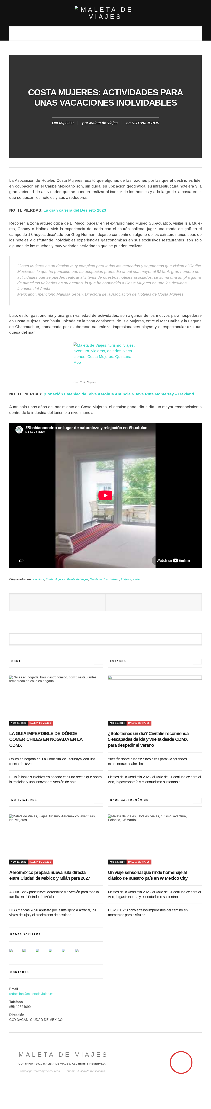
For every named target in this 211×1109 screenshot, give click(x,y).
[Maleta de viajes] (105, 13)
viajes (137, 579)
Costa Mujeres (55, 579)
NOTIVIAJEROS (145, 123)
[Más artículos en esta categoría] (98, 661)
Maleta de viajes (64, 1054)
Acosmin (99, 1071)
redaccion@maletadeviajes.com (32, 994)
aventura (38, 579)
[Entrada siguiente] (154, 602)
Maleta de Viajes (103, 123)
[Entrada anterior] (57, 602)
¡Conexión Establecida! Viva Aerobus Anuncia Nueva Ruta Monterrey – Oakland (118, 394)
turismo (114, 579)
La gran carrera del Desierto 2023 (74, 210)
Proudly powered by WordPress (39, 1071)
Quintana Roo (99, 579)
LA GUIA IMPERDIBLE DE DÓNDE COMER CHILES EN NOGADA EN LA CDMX (45, 739)
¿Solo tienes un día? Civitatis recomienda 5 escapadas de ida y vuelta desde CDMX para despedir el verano (148, 739)
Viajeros (126, 579)
